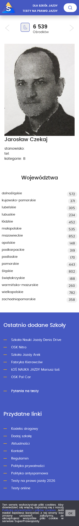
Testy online (20, 488)
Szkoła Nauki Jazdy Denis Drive (36, 340)
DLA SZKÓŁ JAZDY (45, 5)
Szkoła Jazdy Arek (25, 354)
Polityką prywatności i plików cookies (29, 510)
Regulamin (20, 458)
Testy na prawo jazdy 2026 (33, 480)
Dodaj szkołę (21, 436)
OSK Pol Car (21, 377)
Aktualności (20, 443)
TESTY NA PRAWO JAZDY (40, 11)
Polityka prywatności (28, 466)
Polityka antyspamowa (29, 473)
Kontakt (17, 451)
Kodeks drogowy (24, 428)
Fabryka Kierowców (27, 362)
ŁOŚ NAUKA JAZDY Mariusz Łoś (35, 369)
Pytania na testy (25, 391)
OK (70, 513)
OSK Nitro (18, 347)
